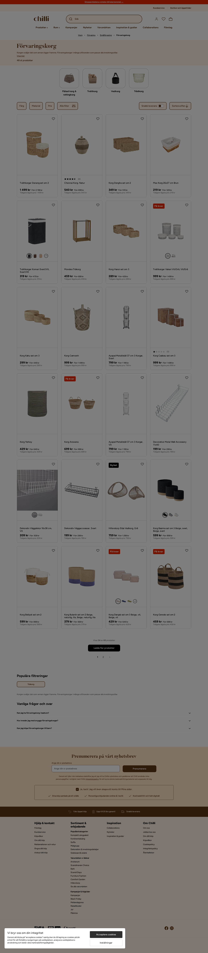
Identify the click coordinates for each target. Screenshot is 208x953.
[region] (65, 938)
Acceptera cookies (106, 934)
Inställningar (106, 942)
